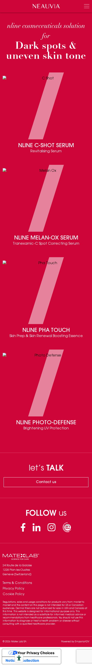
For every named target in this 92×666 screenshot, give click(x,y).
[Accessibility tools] (19, 658)
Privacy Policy (13, 588)
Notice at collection (22, 660)
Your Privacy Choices (35, 653)
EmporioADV (82, 642)
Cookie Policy (14, 594)
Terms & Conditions (17, 583)
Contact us (46, 482)
